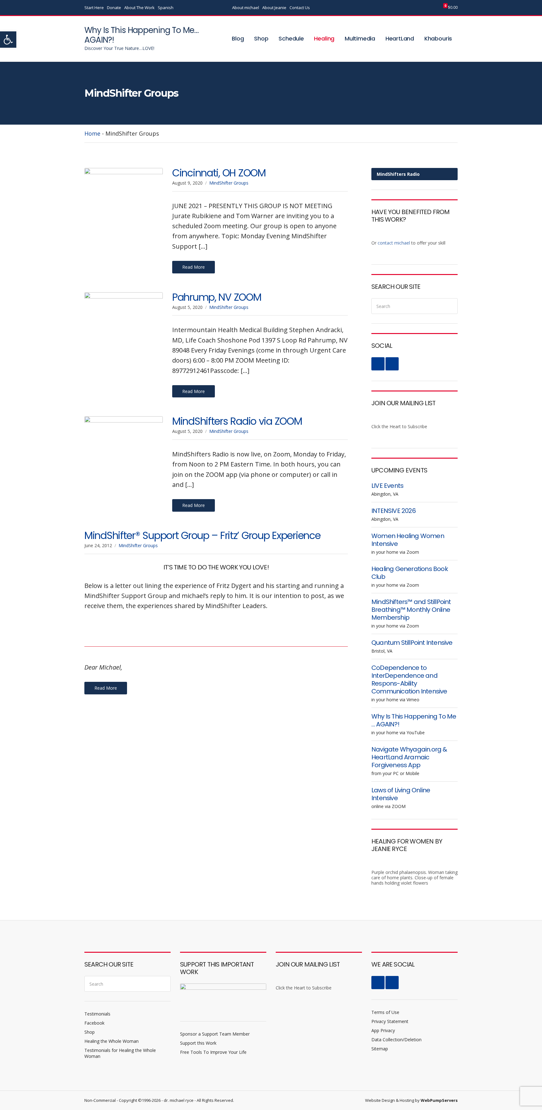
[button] (8, 39)
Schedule (291, 38)
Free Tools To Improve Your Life (213, 1052)
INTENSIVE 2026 (393, 510)
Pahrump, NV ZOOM (216, 297)
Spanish (165, 7)
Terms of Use (385, 1012)
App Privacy (383, 1030)
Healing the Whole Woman (111, 1041)
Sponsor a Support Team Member (215, 1034)
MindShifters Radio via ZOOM (237, 421)
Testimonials (97, 1014)
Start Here (94, 7)
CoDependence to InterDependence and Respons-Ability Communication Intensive (409, 679)
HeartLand (399, 38)
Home (92, 133)
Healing (324, 38)
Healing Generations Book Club (409, 572)
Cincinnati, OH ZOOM (219, 173)
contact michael (394, 243)
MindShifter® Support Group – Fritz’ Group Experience (202, 535)
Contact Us (300, 7)
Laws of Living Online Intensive (400, 794)
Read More (193, 267)
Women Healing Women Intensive (407, 539)
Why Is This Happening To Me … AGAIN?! (413, 720)
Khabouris (438, 38)
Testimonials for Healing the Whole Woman (120, 1053)
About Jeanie (274, 7)
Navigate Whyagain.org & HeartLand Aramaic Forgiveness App (409, 757)
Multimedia (360, 38)
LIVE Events (387, 485)
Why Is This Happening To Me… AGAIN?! (141, 35)
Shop (261, 38)
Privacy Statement (389, 1021)
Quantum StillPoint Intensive (412, 642)
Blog (238, 38)
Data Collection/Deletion (396, 1040)
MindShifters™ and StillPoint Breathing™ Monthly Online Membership (411, 609)
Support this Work (198, 1043)
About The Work (139, 7)
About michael (245, 7)
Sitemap (379, 1049)
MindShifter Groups (228, 183)
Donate (114, 7)
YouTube (421, 8)
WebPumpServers (439, 1100)
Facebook (414, 8)
